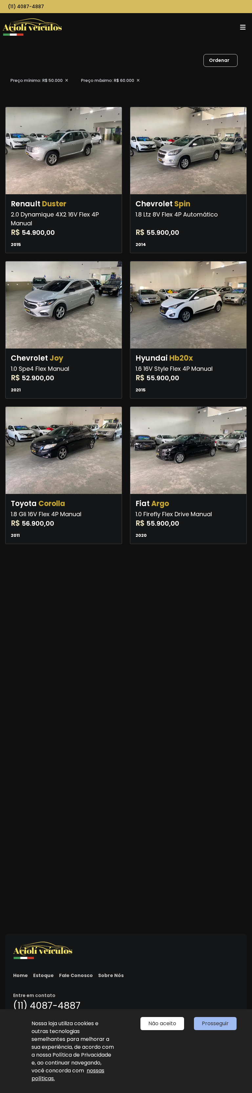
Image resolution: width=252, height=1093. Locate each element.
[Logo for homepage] (32, 27)
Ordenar (219, 60)
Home (20, 975)
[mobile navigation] (242, 27)
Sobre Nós (111, 975)
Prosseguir (215, 1023)
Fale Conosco (76, 975)
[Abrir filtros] (244, 60)
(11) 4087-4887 (26, 6)
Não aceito (162, 1023)
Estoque (43, 975)
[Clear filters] (66, 80)
